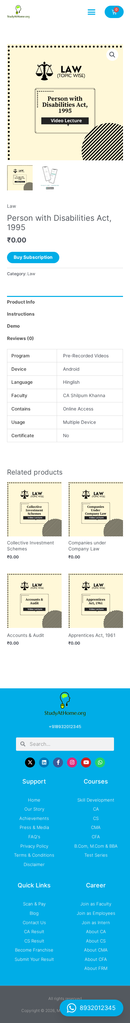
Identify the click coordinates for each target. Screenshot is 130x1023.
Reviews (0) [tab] (20, 338)
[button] (91, 11)
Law (11, 206)
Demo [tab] (13, 326)
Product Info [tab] (21, 302)
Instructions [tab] (21, 314)
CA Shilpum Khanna (84, 395)
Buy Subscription (33, 257)
